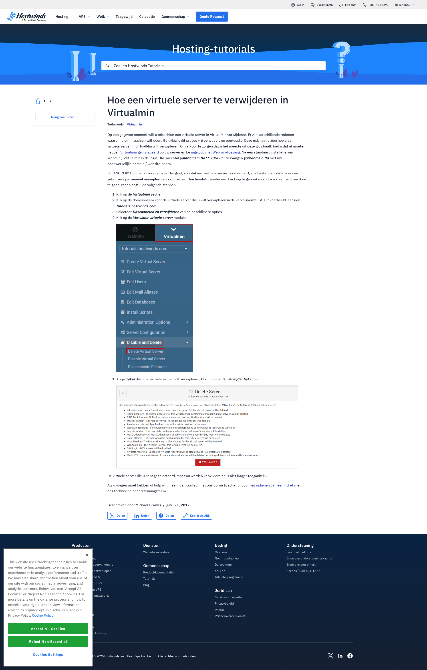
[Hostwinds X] (328, 656)
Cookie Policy (42, 615)
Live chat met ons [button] (298, 552)
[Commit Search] (107, 65)
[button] (211, 16)
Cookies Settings (48, 654)
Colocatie (147, 16)
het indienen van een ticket (271, 485)
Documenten (325, 4)
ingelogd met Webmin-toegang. (216, 152)
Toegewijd (124, 16)
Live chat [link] (350, 4)
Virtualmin (134, 124)
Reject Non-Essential (48, 641)
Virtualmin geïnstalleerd (139, 152)
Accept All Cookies (48, 628)
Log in (300, 4)
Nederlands (402, 4)
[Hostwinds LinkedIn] (338, 656)
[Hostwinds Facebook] (348, 656)
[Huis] (27, 17)
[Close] (87, 555)
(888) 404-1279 (378, 4)
